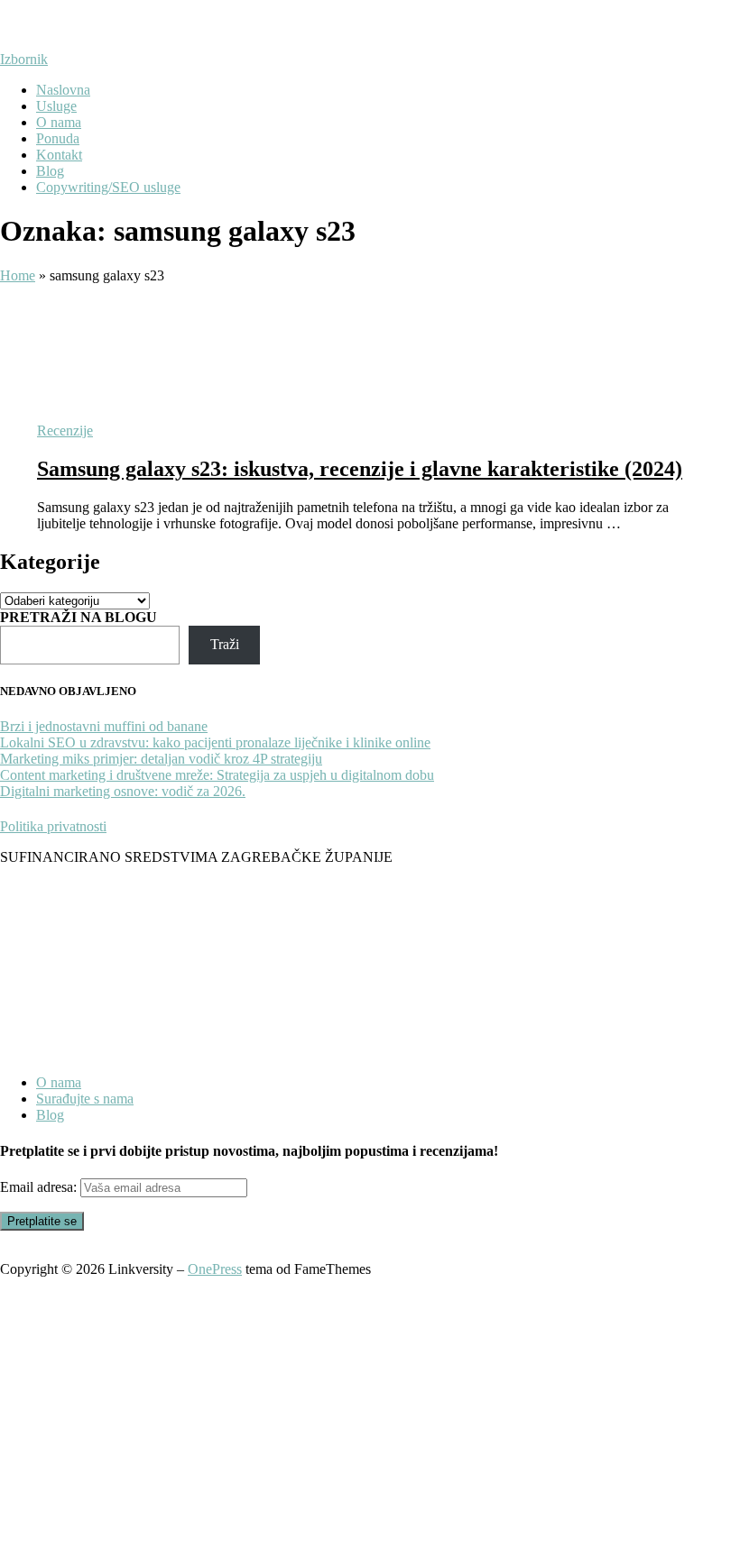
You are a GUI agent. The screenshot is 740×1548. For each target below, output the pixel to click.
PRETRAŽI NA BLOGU (78, 617)
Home (17, 275)
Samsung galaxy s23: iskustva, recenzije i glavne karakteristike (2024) (359, 469)
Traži (224, 644)
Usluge (56, 106)
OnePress (215, 1269)
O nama (58, 122)
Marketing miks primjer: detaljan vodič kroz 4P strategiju (161, 758)
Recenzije (65, 430)
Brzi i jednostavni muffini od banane (104, 726)
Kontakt (59, 154)
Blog (50, 171)
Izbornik (24, 59)
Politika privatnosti (53, 826)
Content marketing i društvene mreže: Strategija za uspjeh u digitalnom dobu (217, 775)
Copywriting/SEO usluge (108, 187)
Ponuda (57, 138)
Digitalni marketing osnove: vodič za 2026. (122, 791)
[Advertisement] (370, 1413)
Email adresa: (40, 1187)
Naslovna (63, 89)
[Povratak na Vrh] (5, 1252)
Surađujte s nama (85, 1098)
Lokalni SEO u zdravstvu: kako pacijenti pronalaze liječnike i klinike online (215, 742)
